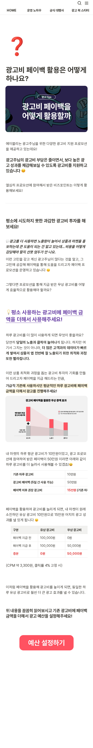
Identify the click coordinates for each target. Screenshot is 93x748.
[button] (79, 3)
